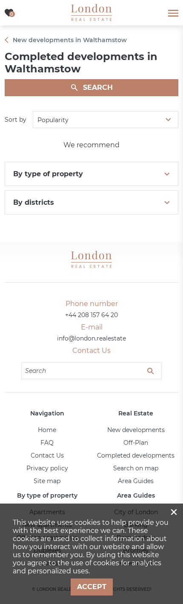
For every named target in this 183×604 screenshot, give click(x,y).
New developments (136, 430)
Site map (47, 481)
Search (98, 87)
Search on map (135, 468)
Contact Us (47, 455)
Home (47, 430)
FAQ (47, 443)
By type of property (48, 174)
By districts (33, 202)
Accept (91, 587)
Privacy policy (47, 468)
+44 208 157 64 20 (91, 315)
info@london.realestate (91, 338)
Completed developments (135, 455)
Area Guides (136, 481)
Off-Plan (135, 443)
